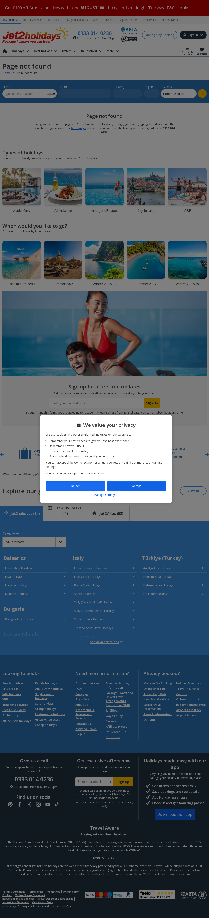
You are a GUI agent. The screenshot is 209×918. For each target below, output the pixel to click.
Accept (136, 486)
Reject (75, 486)
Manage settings (104, 494)
